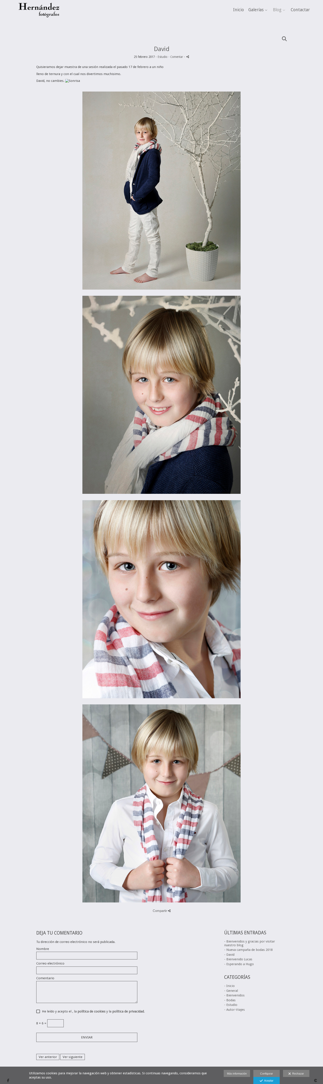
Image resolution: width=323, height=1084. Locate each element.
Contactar (300, 10)
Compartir (160, 911)
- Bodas (230, 1000)
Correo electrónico (50, 963)
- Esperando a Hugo (239, 964)
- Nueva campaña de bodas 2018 (248, 950)
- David (229, 955)
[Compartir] (187, 56)
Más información (237, 1073)
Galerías (256, 10)
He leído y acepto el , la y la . (92, 1011)
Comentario (45, 978)
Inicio (238, 10)
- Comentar (176, 57)
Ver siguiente (72, 1057)
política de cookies (91, 1011)
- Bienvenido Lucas (238, 959)
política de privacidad (128, 1011)
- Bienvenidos (234, 995)
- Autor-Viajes (234, 1010)
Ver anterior (48, 1057)
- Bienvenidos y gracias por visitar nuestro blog (249, 943)
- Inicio (229, 986)
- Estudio (230, 1005)
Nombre (42, 949)
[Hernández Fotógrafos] (39, 21)
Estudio (162, 57)
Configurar (266, 1073)
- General (231, 991)
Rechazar (297, 1073)
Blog (277, 10)
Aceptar (268, 1080)
